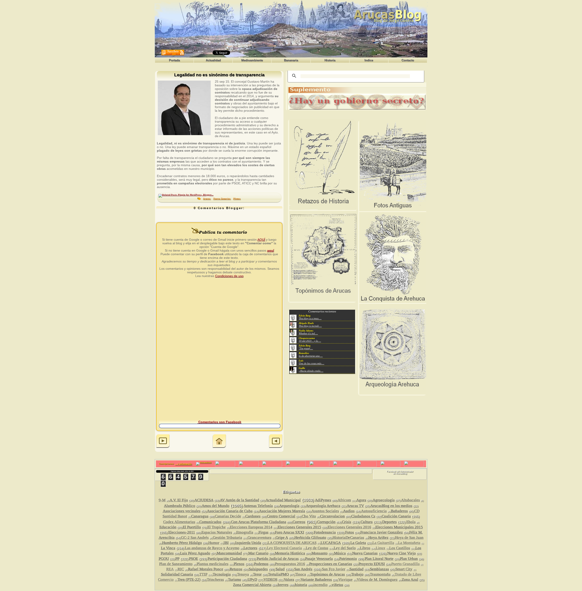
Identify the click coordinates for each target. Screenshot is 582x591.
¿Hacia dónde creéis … (311, 370)
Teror (257, 574)
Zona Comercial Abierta (252, 585)
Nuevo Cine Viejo (401, 553)
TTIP (203, 574)
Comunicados (210, 522)
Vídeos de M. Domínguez (377, 579)
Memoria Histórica (290, 553)
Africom (344, 500)
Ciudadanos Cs (363, 516)
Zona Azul (410, 579)
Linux (380, 548)
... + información (183, 463)
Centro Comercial (281, 516)
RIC (181, 569)
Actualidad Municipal (283, 500)
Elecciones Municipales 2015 (399, 527)
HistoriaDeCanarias (348, 537)
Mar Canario (258, 553)
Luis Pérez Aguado (195, 553)
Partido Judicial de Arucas (278, 558)
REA (170, 569)
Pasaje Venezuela (319, 558)
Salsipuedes (258, 569)
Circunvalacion (332, 516)
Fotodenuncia (325, 532)
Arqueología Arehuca (323, 506)
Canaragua (199, 516)
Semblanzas (379, 569)
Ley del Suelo (345, 548)
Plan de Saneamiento (176, 564)
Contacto (407, 60)
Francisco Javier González (381, 532)
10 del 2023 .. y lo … (310, 340)
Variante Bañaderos (316, 579)
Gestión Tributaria (227, 537)
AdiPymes (323, 500)
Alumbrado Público (179, 506)
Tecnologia (222, 574)
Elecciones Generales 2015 (299, 527)
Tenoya (243, 574)
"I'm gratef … (306, 348)
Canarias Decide (228, 516)
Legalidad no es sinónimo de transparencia (219, 75)
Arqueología (289, 506)
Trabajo (357, 574)
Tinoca (300, 574)
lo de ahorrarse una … (311, 355)
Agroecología (384, 500)
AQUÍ (261, 239)
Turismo (234, 579)
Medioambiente (252, 60)
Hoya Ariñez (378, 537)
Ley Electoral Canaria (284, 548)
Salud (280, 569)
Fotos (349, 532)
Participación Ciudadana (227, 558)
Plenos (237, 199)
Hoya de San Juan (409, 537)
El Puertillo (192, 527)
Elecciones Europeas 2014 (251, 527)
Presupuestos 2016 (290, 564)
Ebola (411, 522)
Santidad (356, 569)
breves (283, 585)
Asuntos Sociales (325, 511)
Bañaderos (399, 511)
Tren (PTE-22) (189, 579)
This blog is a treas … (310, 318)
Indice (368, 60)
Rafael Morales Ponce (205, 569)
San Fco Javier (333, 569)
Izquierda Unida (248, 543)
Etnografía (244, 532)
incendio (321, 585)
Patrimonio (348, 558)
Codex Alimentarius (179, 522)
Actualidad (213, 60)
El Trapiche (216, 527)
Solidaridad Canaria (177, 574)
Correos (299, 522)
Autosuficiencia (374, 511)
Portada (174, 60)
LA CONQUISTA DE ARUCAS (292, 543)
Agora (361, 500)
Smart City (403, 569)
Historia (329, 60)
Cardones (253, 516)
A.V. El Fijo (179, 500)
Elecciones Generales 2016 (349, 527)
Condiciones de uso (229, 276)
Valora (289, 579)
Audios (349, 511)
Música (340, 553)
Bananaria (291, 60)
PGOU (164, 558)
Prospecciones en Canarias (330, 564)
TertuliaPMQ (278, 574)
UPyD (252, 579)
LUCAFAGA (331, 543)
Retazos (236, 569)
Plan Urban (409, 558)
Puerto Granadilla (405, 564)
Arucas (207, 199)
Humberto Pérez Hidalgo (182, 543)
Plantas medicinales (212, 564)
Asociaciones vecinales (182, 511)
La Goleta (358, 543)
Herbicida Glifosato (310, 537)
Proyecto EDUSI (372, 564)
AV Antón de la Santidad (239, 500)
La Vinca (168, 548)
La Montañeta (409, 543)
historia (301, 585)
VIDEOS (270, 579)
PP (177, 558)
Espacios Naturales (216, 532)
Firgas (263, 532)
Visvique (345, 579)
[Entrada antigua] (275, 441)
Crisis (346, 522)
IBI (226, 543)
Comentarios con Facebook (219, 422)
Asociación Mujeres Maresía (282, 511)
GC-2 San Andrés (195, 537)
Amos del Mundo (215, 506)
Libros (365, 548)
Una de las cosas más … (311, 363)
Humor (213, 543)
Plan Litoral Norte (379, 558)
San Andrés (303, 569)
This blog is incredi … (310, 325)
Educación (167, 527)
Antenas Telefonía (258, 506)
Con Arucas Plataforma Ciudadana (258, 522)
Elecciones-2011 (181, 532)
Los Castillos (399, 548)
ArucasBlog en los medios (391, 506)
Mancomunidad (229, 553)
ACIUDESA (203, 500)
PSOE (193, 558)
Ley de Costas (317, 548)
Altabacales (410, 500)
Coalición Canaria (396, 516)
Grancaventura (259, 537)
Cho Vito (309, 516)
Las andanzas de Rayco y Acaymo (212, 548)
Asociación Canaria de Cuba (230, 511)
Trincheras (215, 579)
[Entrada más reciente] (163, 441)
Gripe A (282, 537)
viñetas (337, 585)
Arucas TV (355, 506)
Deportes (389, 522)
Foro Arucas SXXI (289, 532)
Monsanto (319, 553)
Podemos (261, 564)
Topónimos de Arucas (327, 574)
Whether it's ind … (308, 333)
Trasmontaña (380, 574)
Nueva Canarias (222, 199)
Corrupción (326, 522)
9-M (162, 500)
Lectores (250, 548)
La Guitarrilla (383, 543)
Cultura (367, 522)
